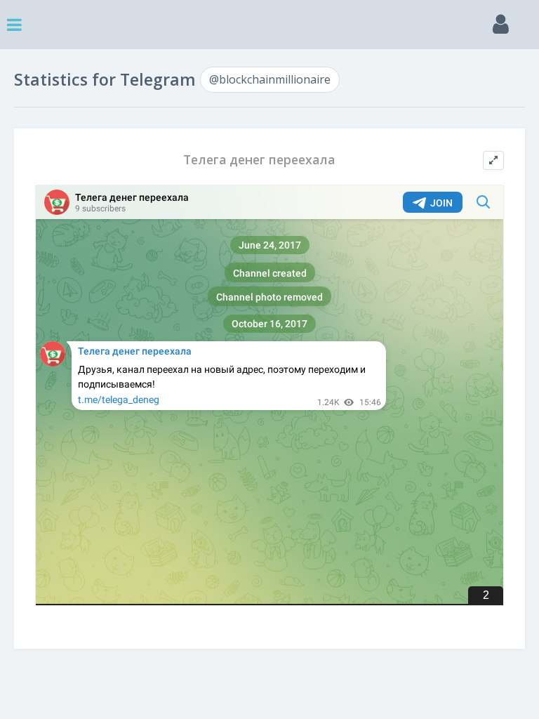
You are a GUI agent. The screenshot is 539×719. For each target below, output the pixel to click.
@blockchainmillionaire (270, 79)
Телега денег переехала (259, 159)
